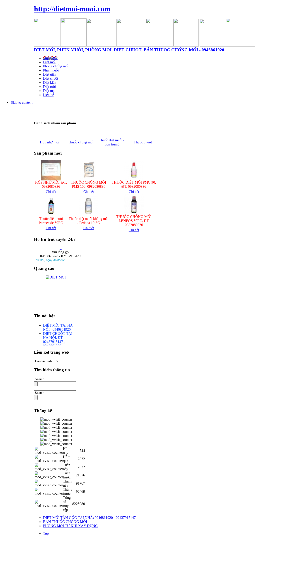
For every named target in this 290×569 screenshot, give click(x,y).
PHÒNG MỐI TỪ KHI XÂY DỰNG (70, 526)
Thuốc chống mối (80, 142)
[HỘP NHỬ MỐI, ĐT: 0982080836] (51, 179)
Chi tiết (51, 192)
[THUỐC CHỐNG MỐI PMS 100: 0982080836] (88, 179)
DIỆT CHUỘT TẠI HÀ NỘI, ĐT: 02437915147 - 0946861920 (57, 338)
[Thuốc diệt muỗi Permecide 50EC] (51, 215)
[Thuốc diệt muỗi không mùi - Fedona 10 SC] (88, 215)
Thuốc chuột (143, 142)
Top (46, 533)
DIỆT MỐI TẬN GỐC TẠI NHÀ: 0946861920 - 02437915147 (89, 518)
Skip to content (21, 102)
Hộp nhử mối (49, 142)
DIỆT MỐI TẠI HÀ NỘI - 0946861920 (58, 326)
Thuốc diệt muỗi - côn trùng (111, 142)
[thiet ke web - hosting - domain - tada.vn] (61, 248)
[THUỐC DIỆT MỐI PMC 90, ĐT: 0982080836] (134, 179)
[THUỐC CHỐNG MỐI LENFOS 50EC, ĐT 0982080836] (134, 213)
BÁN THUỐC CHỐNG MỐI (65, 522)
